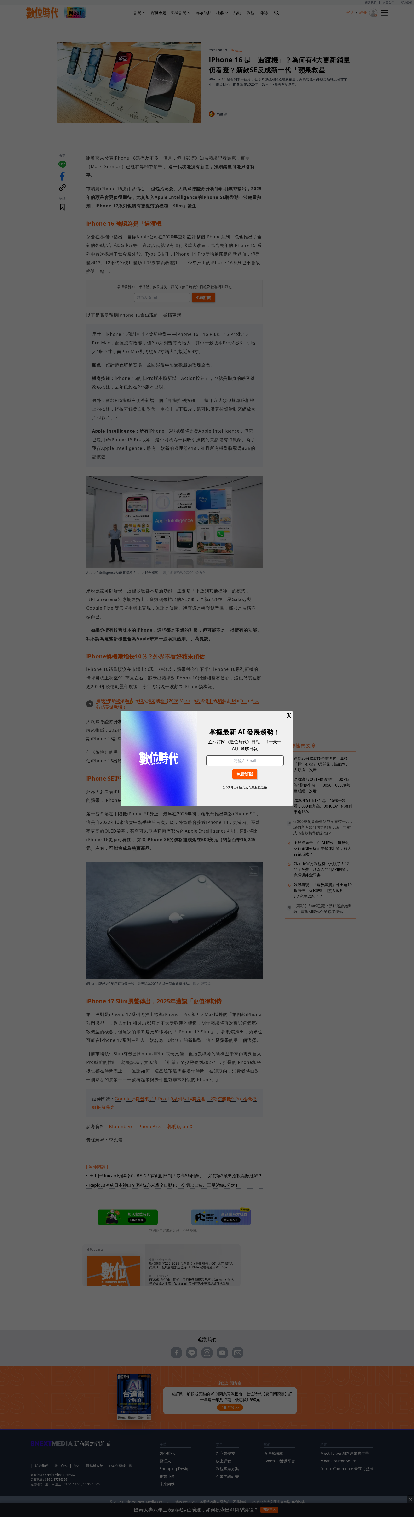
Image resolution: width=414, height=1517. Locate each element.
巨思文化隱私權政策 (253, 787)
